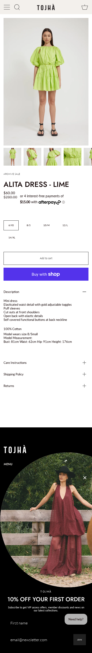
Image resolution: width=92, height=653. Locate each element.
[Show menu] (7, 7)
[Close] (85, 477)
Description (11, 292)
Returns (9, 386)
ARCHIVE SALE (12, 174)
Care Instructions (15, 363)
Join (79, 640)
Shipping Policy (14, 374)
